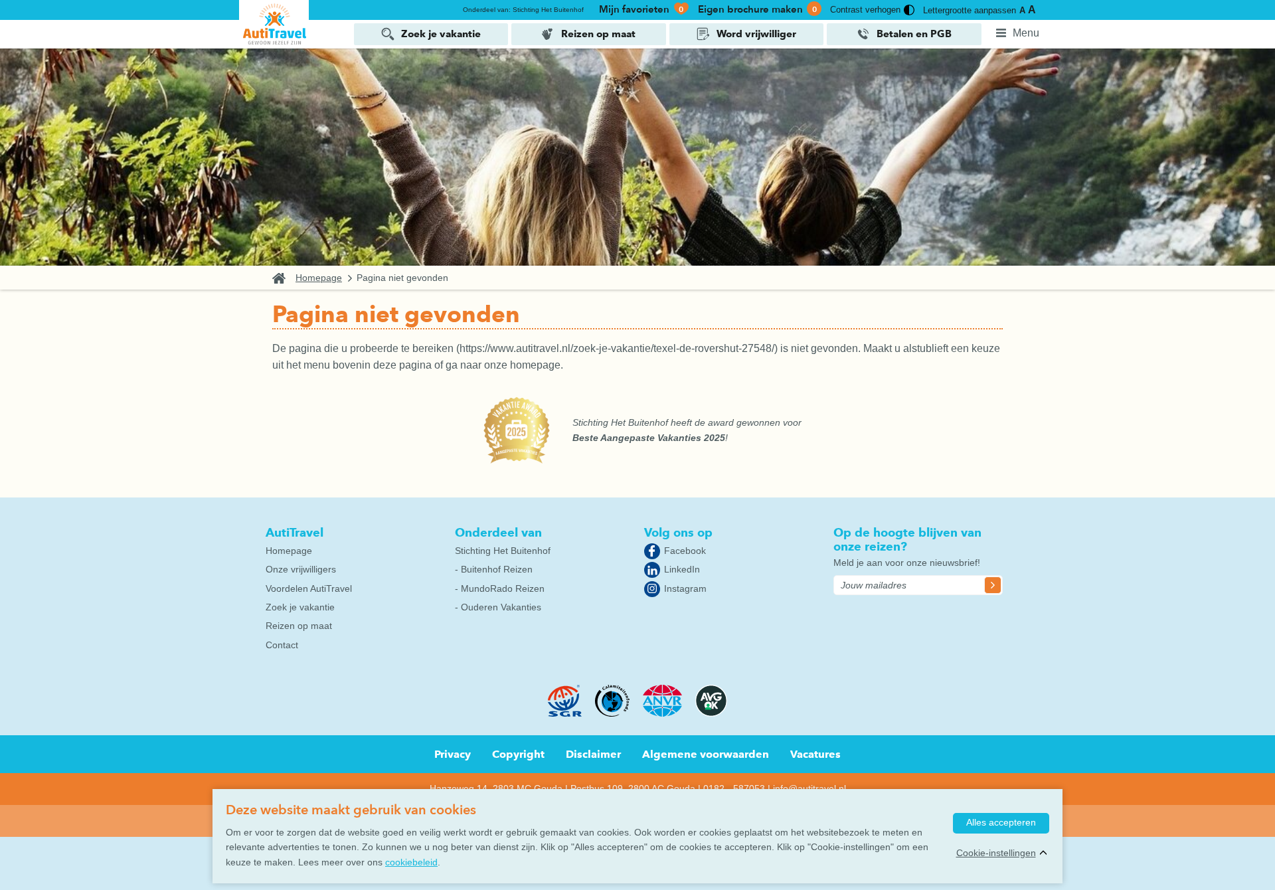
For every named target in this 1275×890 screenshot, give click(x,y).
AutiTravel (294, 532)
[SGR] (565, 713)
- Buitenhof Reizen (494, 569)
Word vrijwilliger (756, 34)
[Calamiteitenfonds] (612, 713)
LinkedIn (682, 569)
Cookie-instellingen (996, 852)
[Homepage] (274, 23)
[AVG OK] (711, 713)
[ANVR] (663, 713)
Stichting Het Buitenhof (503, 550)
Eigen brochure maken (757, 9)
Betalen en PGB (914, 34)
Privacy (452, 754)
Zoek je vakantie (441, 34)
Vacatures (815, 754)
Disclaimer (593, 754)
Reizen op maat (598, 34)
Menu (1026, 33)
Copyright (518, 754)
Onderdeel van (498, 532)
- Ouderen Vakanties (498, 607)
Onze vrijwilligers (301, 569)
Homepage (319, 278)
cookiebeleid (411, 862)
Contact (282, 645)
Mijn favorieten (641, 9)
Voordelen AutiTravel (309, 588)
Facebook (685, 550)
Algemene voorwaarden (705, 754)
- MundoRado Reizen (500, 588)
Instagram (685, 588)
